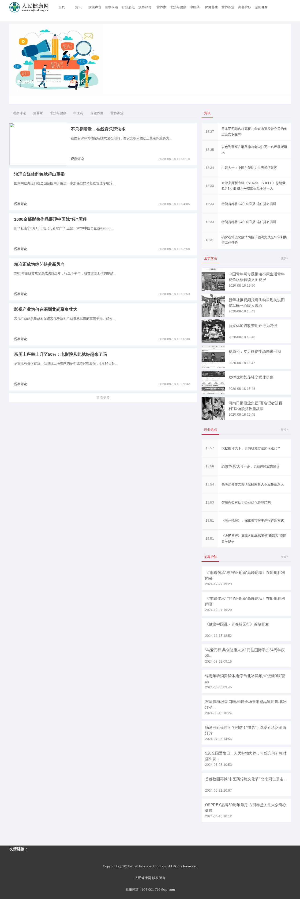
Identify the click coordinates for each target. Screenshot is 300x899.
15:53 (210, 502)
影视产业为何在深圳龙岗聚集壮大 (45, 309)
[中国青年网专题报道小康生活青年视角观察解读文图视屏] (213, 290)
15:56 (210, 466)
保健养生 (211, 7)
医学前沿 (111, 7)
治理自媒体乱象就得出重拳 (39, 174)
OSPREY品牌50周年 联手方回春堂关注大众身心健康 (245, 807)
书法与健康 (178, 7)
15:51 (210, 520)
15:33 (210, 186)
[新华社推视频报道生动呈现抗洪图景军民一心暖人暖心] (213, 316)
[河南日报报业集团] (213, 419)
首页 (61, 7)
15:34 (210, 168)
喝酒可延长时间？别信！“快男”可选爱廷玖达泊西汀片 (245, 730)
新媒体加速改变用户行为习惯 (253, 326)
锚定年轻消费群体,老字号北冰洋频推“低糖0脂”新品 (245, 678)
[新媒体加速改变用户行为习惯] (213, 342)
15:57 (210, 448)
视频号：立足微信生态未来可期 (255, 351)
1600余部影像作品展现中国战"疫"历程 (50, 219)
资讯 (78, 7)
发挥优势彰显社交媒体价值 (251, 377)
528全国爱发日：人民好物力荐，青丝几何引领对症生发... (245, 756)
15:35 (210, 150)
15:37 (210, 131)
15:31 (210, 240)
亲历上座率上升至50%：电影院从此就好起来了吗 (60, 354)
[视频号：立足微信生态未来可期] (213, 367)
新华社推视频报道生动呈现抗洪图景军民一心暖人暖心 (257, 302)
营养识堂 (228, 7)
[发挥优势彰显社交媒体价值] (213, 393)
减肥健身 (261, 7)
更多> (284, 258)
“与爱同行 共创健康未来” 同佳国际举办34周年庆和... (245, 653)
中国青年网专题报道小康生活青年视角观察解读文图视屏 (257, 277)
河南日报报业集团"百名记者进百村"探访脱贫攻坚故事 (255, 406)
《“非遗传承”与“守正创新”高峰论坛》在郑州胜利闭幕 (245, 575)
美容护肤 (244, 7)
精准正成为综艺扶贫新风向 (39, 264)
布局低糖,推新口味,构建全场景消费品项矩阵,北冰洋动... (246, 704)
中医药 (195, 7)
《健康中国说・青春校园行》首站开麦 (237, 624)
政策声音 (94, 7)
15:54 (210, 484)
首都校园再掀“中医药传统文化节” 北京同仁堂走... (245, 779)
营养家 (161, 7)
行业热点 (128, 7)
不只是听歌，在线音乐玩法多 (98, 129)
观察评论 (144, 7)
